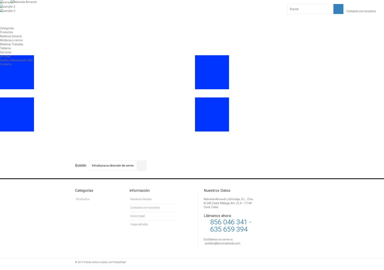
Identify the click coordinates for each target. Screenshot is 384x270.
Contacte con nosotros (361, 11)
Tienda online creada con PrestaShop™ (105, 262)
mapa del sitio (139, 224)
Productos (6, 32)
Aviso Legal (137, 216)
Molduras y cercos (11, 40)
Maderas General (11, 36)
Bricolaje (5, 56)
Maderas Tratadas (11, 44)
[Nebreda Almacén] (49, 13)
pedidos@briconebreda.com (222, 243)
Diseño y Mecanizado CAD (16, 60)
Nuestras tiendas (141, 199)
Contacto (6, 64)
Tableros (5, 48)
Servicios (5, 52)
